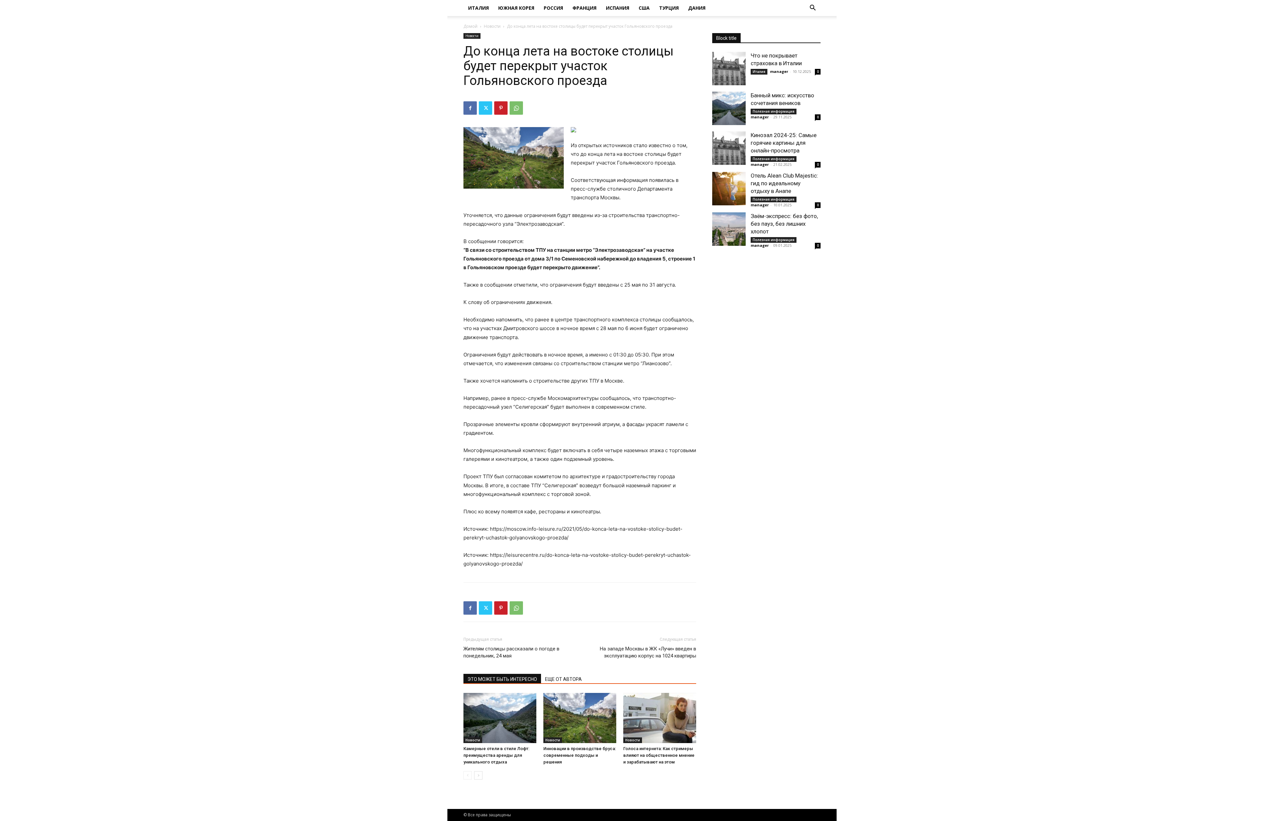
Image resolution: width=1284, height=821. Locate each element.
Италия (478, 8)
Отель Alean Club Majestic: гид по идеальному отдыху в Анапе (784, 183)
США (644, 8)
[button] (813, 8)
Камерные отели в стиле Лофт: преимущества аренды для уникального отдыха (496, 755)
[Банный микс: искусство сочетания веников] (729, 108)
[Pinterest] (501, 108)
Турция (669, 8)
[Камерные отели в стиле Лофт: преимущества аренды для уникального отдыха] (499, 718)
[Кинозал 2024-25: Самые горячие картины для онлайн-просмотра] (729, 148)
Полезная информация (773, 111)
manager (779, 71)
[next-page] (478, 775)
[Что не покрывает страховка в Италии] (729, 68)
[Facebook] (470, 108)
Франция (584, 8)
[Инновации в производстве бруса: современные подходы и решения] (579, 718)
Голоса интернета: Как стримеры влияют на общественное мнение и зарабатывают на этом (658, 755)
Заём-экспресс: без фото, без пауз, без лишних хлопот (784, 224)
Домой (470, 26)
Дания (697, 8)
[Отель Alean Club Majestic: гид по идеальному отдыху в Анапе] (729, 188)
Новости (492, 26)
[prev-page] (467, 775)
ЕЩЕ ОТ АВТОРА (563, 679)
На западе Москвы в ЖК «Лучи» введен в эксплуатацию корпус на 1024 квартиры (648, 652)
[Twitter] (485, 108)
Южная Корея (516, 8)
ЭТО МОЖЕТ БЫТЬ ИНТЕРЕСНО (502, 679)
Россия (553, 8)
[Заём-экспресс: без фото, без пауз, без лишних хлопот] (729, 229)
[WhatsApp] (516, 108)
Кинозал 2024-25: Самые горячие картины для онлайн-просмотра (784, 143)
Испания (617, 8)
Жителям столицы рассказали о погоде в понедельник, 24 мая (511, 652)
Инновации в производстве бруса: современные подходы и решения (579, 755)
